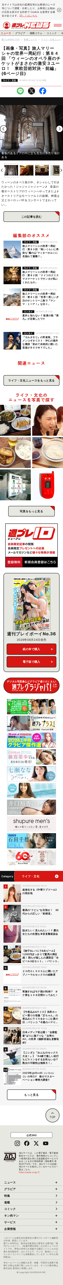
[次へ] (59, 128)
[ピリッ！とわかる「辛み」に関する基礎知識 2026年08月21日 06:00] (47, 420)
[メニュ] (58, 25)
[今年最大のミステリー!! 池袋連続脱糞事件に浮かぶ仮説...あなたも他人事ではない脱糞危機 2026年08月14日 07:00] (15, 484)
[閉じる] (59, 10)
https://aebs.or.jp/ (29, 1172)
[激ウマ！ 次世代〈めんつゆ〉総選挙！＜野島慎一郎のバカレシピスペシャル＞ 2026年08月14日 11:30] (47, 452)
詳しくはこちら (28, 15)
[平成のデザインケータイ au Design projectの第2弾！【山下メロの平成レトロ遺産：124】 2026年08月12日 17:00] (47, 484)
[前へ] (3, 128)
